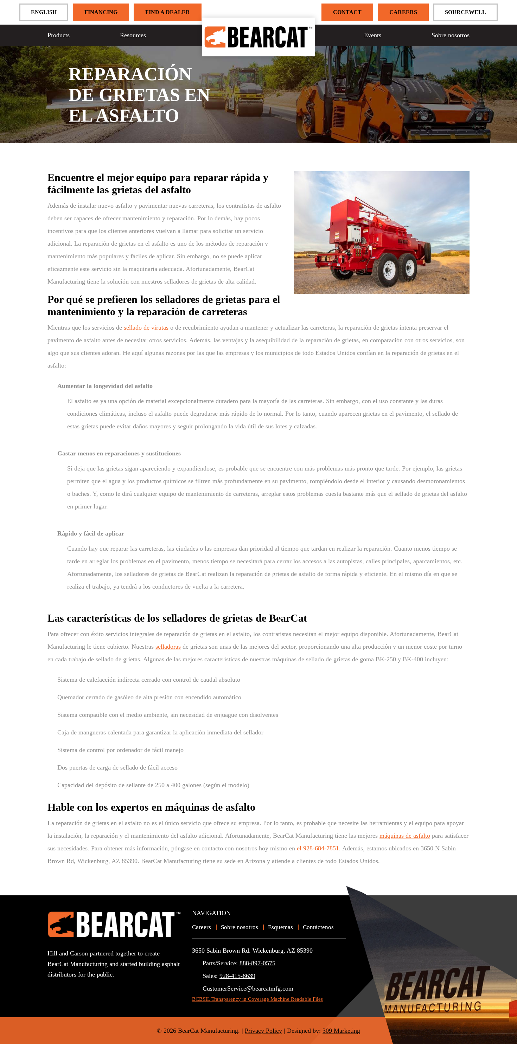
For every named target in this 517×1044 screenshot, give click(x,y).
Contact (347, 12)
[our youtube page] (53, 987)
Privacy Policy (263, 1030)
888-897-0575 (257, 963)
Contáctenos (318, 927)
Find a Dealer (167, 12)
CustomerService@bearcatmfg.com (248, 988)
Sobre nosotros (451, 35)
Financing (100, 12)
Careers (403, 12)
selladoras (168, 646)
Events (372, 35)
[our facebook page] (65, 987)
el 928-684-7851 (318, 848)
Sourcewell (465, 12)
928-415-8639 (237, 975)
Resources (133, 35)
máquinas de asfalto (404, 835)
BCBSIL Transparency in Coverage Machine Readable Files (257, 999)
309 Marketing (341, 1030)
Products (58, 35)
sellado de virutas (146, 327)
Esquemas (280, 927)
